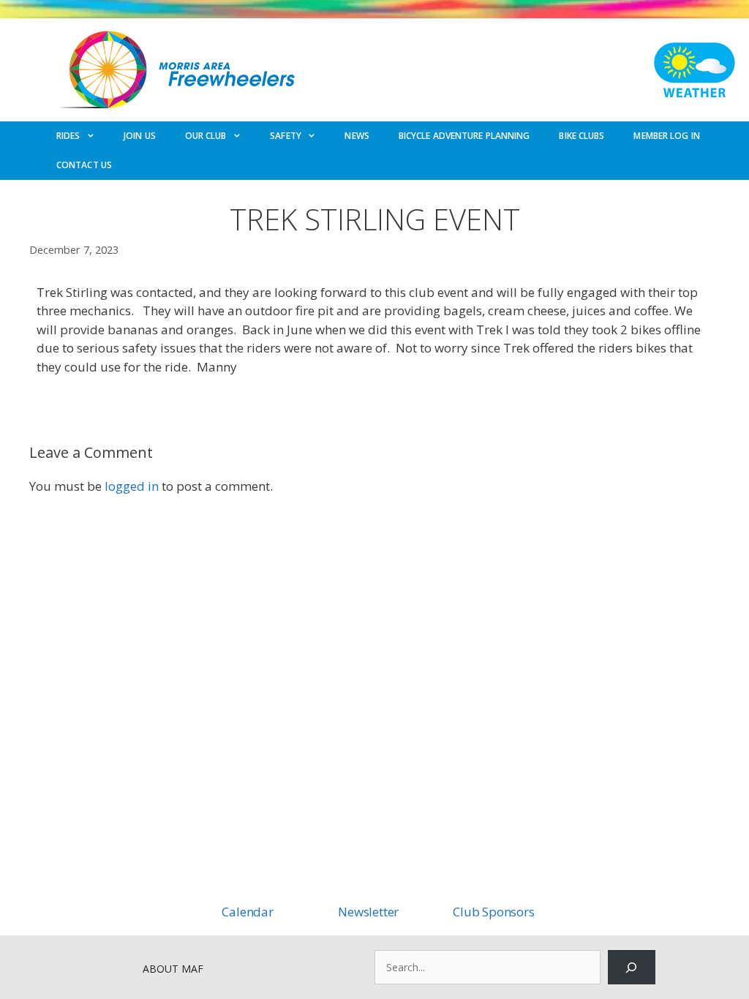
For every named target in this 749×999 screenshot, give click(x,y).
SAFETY (285, 135)
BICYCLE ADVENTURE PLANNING (464, 135)
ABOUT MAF (173, 969)
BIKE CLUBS (581, 135)
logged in (132, 486)
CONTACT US (84, 165)
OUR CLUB (206, 135)
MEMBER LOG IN (666, 135)
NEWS (357, 135)
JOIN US (140, 135)
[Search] (631, 967)
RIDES (68, 135)
